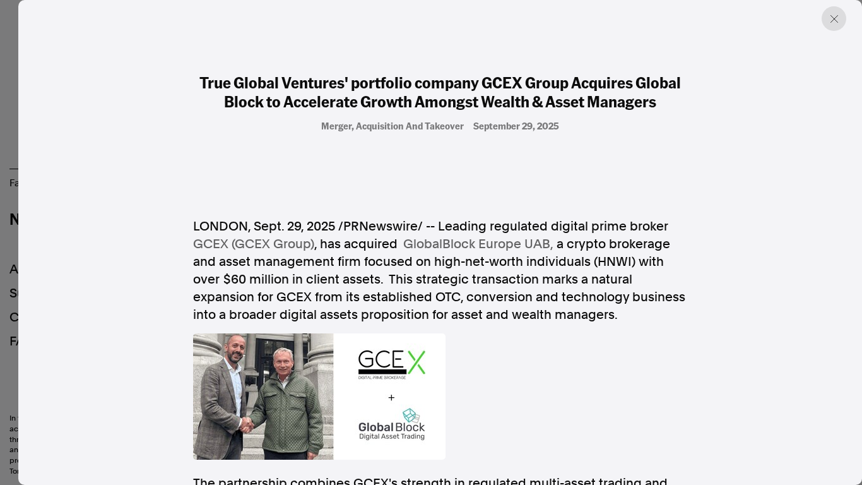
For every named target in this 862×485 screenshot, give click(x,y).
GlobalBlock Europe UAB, (478, 243)
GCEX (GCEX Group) (253, 243)
